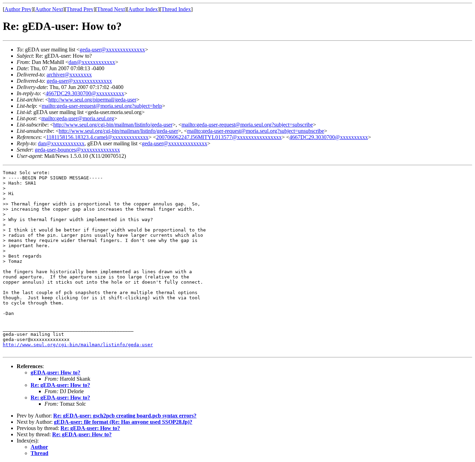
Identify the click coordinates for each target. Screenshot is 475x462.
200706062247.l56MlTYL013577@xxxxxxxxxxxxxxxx (219, 137)
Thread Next (111, 9)
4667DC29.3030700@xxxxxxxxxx (85, 93)
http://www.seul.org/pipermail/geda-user (92, 100)
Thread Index (176, 9)
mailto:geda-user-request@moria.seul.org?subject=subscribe (247, 125)
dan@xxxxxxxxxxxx (92, 62)
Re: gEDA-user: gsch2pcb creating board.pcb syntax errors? (124, 416)
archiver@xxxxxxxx (69, 75)
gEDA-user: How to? (55, 372)
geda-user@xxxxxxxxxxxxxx (112, 49)
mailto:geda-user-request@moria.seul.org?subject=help (102, 106)
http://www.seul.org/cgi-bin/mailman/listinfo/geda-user (112, 125)
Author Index (143, 9)
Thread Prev (80, 9)
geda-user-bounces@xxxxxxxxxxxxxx (77, 150)
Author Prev (18, 9)
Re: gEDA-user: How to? (60, 385)
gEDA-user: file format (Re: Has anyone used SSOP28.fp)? (123, 422)
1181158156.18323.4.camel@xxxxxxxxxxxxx (97, 137)
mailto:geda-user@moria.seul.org (77, 118)
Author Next (49, 9)
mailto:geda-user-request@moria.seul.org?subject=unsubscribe (255, 131)
